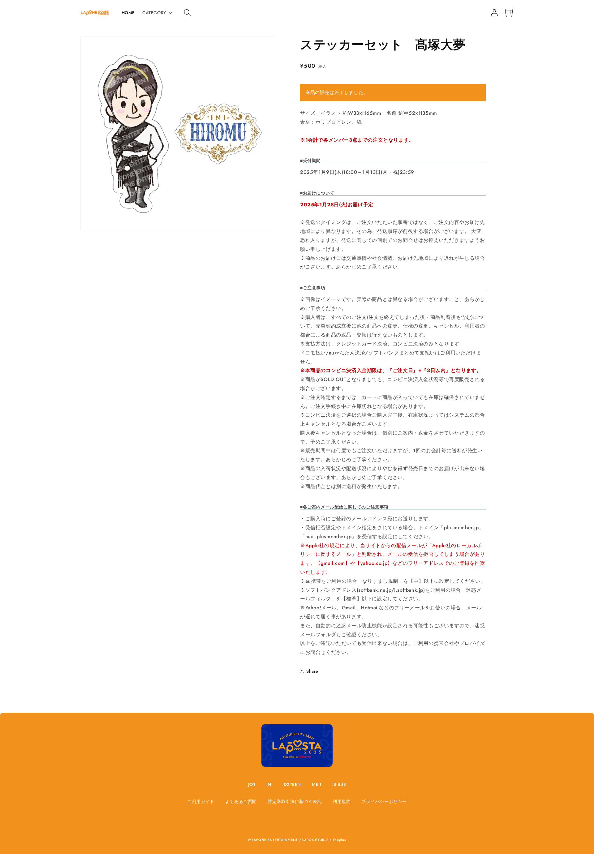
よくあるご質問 (241, 801)
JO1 (252, 784)
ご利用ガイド (200, 801)
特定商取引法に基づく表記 (295, 801)
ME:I (316, 784)
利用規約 (342, 801)
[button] (187, 13)
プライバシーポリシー (384, 801)
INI (269, 784)
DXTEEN (292, 784)
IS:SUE (339, 784)
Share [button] (312, 671)
